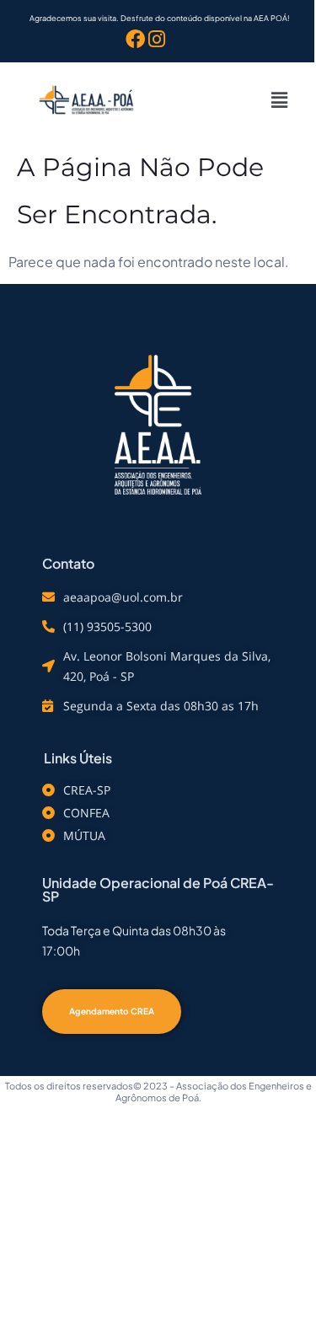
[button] (279, 99)
